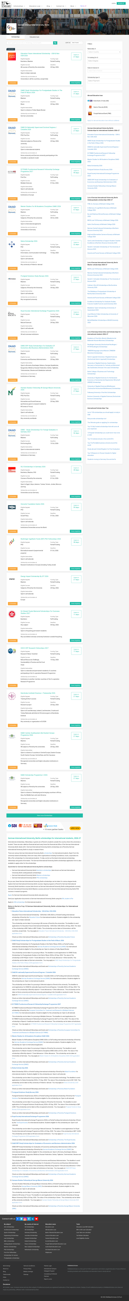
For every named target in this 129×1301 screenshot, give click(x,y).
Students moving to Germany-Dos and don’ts (101, 459)
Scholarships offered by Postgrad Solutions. (62, 1113)
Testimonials (6, 1274)
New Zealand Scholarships (32, 1246)
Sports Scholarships (10, 1232)
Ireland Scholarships (30, 1241)
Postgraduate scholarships (11, 1258)
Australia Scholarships (31, 1235)
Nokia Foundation (70, 1071)
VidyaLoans (48, 1252)
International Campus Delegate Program (50, 1270)
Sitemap (25, 1274)
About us (5, 1268)
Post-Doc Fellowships (10, 1252)
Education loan (34, 37)
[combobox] (104, 51)
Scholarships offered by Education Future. (61, 937)
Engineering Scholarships (11, 1235)
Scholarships (15, 37)
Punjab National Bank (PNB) (102, 113)
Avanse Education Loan (52, 1235)
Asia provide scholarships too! (96, 418)
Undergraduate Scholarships (12, 1244)
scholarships (48, 853)
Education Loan (49, 1227)
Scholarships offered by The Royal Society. (62, 1140)
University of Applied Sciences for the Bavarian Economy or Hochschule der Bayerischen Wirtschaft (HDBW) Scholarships (103, 380)
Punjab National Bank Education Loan (55, 1244)
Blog (4, 1271)
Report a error (48, 1279)
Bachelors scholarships (44, 870)
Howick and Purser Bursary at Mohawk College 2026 (103, 253)
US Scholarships (29, 1227)
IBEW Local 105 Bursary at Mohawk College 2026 (102, 220)
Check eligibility (75, 83)
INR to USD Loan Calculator (84, 1229)
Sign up (121, 3)
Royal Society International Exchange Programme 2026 (40, 311)
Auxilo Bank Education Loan (53, 1246)
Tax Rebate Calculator (82, 1235)
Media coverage (28, 1271)
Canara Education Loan (51, 1238)
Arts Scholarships (9, 1227)
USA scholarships (19, 902)
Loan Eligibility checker (82, 1238)
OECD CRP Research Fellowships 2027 (34, 648)
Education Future (34, 917)
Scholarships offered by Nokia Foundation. (61, 1089)
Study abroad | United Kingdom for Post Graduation (103, 449)
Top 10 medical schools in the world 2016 (100, 439)
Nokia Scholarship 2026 (29, 241)
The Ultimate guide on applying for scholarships (102, 422)
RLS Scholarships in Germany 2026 (33, 467)
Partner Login (48, 1266)
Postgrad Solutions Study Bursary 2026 (34, 276)
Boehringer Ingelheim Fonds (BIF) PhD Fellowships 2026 (41, 539)
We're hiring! (6, 1266)
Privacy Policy (27, 1268)
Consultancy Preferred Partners (50, 1275)
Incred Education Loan (51, 1241)
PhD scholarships (42, 878)
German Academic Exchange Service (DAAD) (51, 946)
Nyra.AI (83, 6)
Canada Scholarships (31, 1238)
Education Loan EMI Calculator (84, 1227)
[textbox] (104, 60)
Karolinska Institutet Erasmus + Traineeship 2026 (38, 693)
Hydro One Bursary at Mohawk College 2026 (101, 224)
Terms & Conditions (29, 1266)
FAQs (4, 1277)
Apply (10, 895)
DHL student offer (67, 898)
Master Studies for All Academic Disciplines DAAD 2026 (41, 206)
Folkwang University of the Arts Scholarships (101, 392)
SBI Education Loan (50, 1229)
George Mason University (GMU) (32, 1186)
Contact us (6, 1280)
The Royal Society (22, 1122)
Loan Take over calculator (83, 1232)
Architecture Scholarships (11, 1229)
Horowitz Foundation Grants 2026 (32, 504)
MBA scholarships (9, 1241)
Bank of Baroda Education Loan (54, 1232)
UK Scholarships (29, 1229)
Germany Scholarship (31, 1232)
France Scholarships (30, 1244)
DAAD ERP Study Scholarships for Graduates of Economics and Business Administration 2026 (38, 347)
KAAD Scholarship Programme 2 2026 (34, 775)
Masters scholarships (43, 875)
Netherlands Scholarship (32, 1249)
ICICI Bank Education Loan (52, 1249)
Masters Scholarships (10, 1246)
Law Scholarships (9, 1238)
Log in (113, 3)
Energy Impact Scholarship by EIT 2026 (34, 576)
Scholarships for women (11, 1255)
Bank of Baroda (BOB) (100, 107)
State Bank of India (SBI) (101, 101)
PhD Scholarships (9, 1249)
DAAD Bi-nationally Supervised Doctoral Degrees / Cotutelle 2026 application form (42, 994)
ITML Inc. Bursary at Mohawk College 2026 (100, 204)
